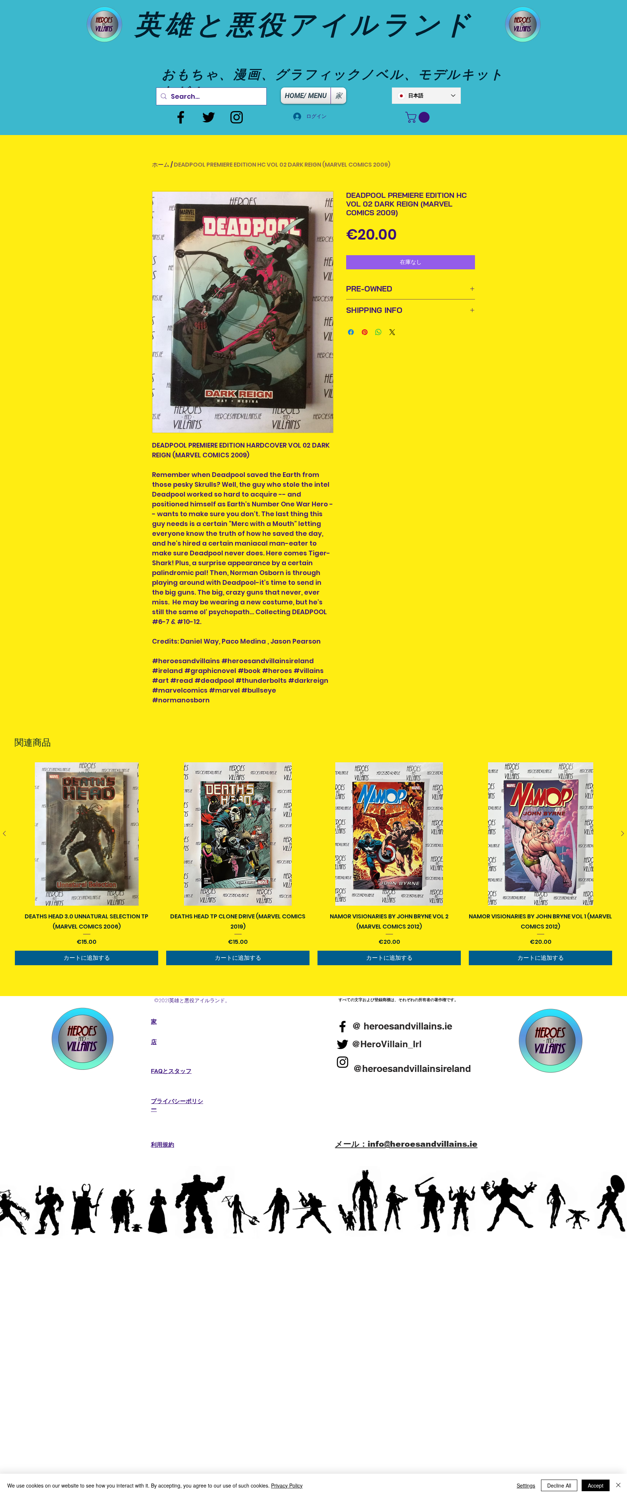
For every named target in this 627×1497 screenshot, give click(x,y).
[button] (418, 117)
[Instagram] (236, 117)
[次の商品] (622, 833)
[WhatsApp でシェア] (378, 332)
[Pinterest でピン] (364, 332)
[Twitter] (208, 117)
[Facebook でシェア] (351, 332)
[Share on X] (392, 332)
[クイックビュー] (86, 834)
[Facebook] (180, 117)
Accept (595, 1485)
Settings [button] (526, 1485)
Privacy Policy (287, 1485)
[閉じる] (618, 1485)
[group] (313, 864)
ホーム (160, 164)
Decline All (559, 1485)
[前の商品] (4, 833)
